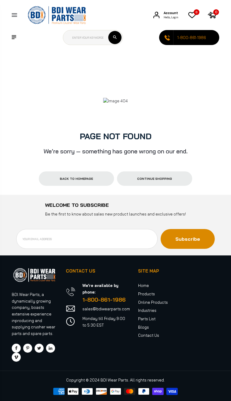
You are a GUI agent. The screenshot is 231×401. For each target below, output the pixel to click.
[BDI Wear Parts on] (50, 348)
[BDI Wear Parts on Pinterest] (27, 348)
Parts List (147, 318)
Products (146, 293)
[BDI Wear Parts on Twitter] (39, 348)
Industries (147, 310)
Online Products (153, 302)
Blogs (143, 327)
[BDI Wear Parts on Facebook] (16, 348)
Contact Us (148, 335)
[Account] (156, 15)
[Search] (115, 37)
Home (143, 285)
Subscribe (187, 239)
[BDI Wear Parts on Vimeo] (16, 357)
